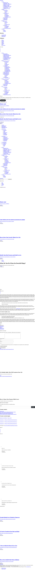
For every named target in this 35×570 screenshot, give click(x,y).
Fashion (3, 40)
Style (2, 44)
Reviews (5, 155)
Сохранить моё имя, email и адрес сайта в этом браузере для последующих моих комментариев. (15, 344)
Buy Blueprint (3, 100)
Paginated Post (5, 19)
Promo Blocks (6, 73)
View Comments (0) (2, 347)
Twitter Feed (7, 68)
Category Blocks (6, 72)
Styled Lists (6, 16)
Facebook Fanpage (7, 67)
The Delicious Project (7, 6)
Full (5, 88)
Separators (6, 65)
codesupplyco (2, 421)
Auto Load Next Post (7, 28)
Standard (6, 22)
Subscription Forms (7, 71)
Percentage (6, 156)
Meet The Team (5, 17)
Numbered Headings (8, 83)
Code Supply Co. (28, 566)
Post (2, 86)
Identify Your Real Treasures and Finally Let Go (6, 413)
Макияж (3, 9)
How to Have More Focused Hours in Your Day (10, 425)
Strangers (5, 7)
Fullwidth (6, 27)
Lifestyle (3, 261)
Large (6, 23)
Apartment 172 (6, 8)
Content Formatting (6, 13)
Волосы (3, 20)
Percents (4, 144)
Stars (5, 12)
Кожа (4, 29)
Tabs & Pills (5, 134)
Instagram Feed (7, 66)
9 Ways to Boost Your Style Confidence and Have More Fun (8, 414)
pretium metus (18, 308)
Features (3, 78)
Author (6, 63)
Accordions (5, 130)
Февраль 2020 (4, 35)
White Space (6, 5)
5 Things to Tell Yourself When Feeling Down (10, 421)
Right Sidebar (7, 91)
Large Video (7, 24)
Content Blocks (6, 61)
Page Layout (5, 25)
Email (1, 341)
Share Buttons (7, 70)
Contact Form (5, 85)
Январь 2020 (3, 36)
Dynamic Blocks (5, 77)
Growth (3, 41)
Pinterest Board (5, 139)
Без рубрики (3, 45)
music (2, 183)
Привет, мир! (2, 411)
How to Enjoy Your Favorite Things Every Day (6, 412)
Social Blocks (3, 136)
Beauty (3, 260)
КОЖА (3, 1)
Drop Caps (6, 14)
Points (6, 11)
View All (4, 187)
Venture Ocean (7, 55)
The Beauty (1, 0)
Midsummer (6, 4)
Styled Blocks (7, 15)
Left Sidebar (6, 26)
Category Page (5, 18)
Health (3, 42)
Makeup (3, 43)
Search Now (9, 179)
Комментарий (2, 338)
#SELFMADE (6, 3)
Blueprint (5, 2)
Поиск (1, 405)
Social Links (7, 69)
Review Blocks (6, 74)
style (2, 182)
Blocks (3, 60)
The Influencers (6, 58)
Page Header (5, 21)
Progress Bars (7, 64)
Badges (6, 80)
